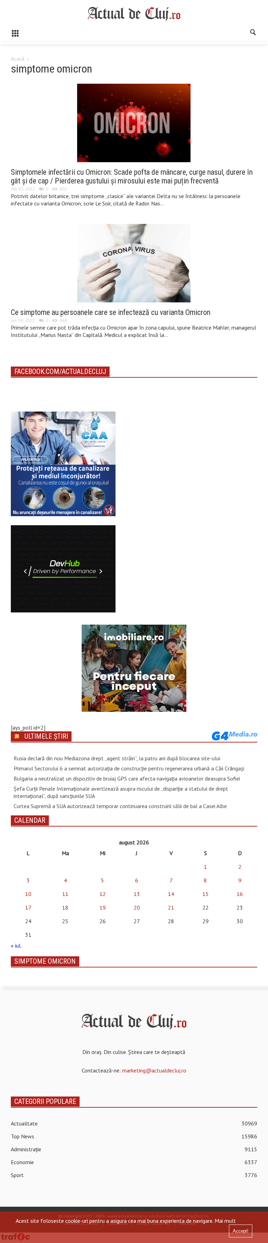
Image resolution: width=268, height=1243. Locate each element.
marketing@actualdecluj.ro (154, 1070)
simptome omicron (45, 961)
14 (171, 893)
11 (65, 893)
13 (137, 893)
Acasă (17, 58)
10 (28, 893)
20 (137, 907)
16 (240, 893)
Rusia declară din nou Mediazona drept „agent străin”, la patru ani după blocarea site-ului (117, 758)
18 (65, 907)
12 (102, 893)
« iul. (16, 945)
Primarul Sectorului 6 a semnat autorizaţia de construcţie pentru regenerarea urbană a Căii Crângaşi (129, 768)
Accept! (240, 1231)
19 (102, 907)
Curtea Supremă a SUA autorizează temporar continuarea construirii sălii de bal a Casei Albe (120, 806)
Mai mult (225, 1220)
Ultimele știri (46, 736)
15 (205, 893)
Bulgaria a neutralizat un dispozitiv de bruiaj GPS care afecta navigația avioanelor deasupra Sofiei (127, 778)
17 (28, 907)
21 (171, 907)
